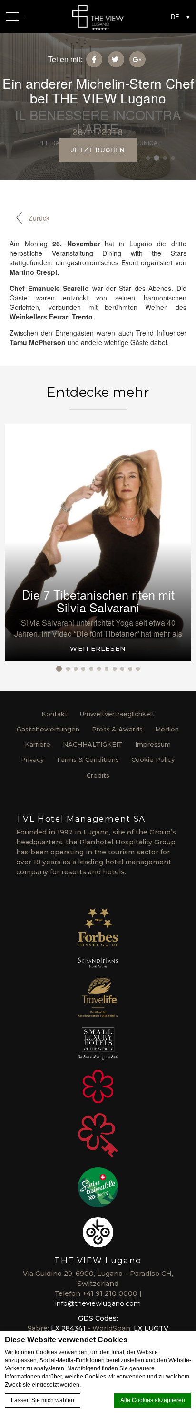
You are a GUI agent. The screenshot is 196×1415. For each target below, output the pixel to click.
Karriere (37, 744)
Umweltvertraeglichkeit (117, 714)
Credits (98, 775)
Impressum (153, 744)
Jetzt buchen (98, 149)
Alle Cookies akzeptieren (152, 1400)
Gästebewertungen (48, 729)
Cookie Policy (153, 759)
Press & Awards (117, 729)
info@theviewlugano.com (98, 1303)
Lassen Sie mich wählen (42, 1400)
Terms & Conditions (87, 759)
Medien (167, 729)
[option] (98, 542)
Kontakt (54, 714)
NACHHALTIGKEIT (93, 744)
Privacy (32, 759)
